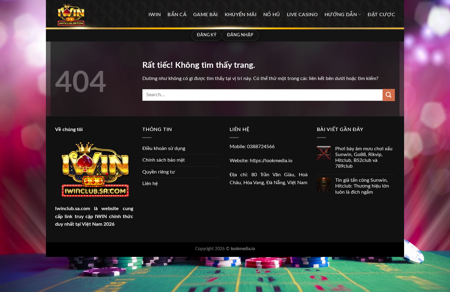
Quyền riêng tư (158, 172)
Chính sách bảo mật (163, 160)
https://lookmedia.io (271, 160)
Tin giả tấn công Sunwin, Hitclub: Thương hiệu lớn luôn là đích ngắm (362, 186)
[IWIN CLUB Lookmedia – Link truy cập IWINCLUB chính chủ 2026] (86, 14)
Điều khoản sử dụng (163, 148)
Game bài (205, 14)
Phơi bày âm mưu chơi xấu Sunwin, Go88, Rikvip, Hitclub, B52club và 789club (363, 157)
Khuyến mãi (241, 14)
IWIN (154, 14)
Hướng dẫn (340, 14)
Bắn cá (176, 14)
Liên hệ (150, 183)
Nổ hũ (271, 14)
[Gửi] (389, 95)
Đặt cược (381, 14)
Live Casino (302, 14)
